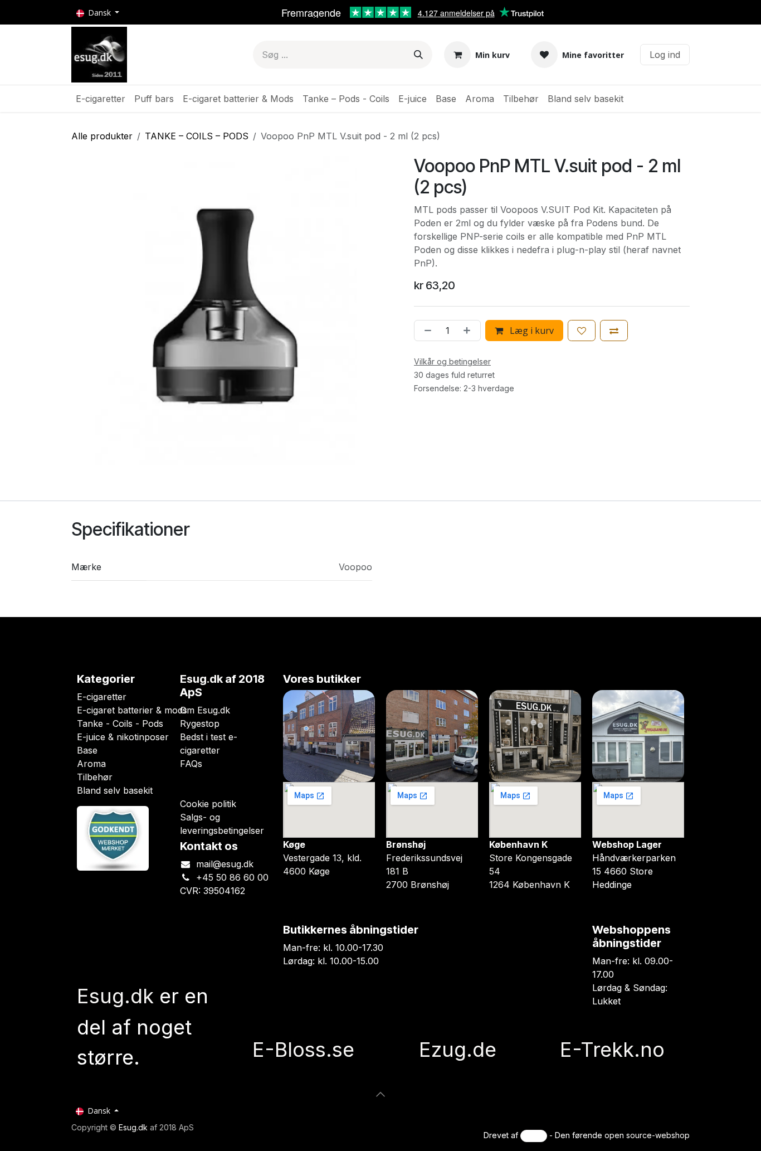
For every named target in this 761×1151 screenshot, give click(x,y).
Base (87, 750)
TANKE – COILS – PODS (196, 136)
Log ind (665, 54)
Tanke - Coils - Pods (120, 723)
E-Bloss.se (303, 1049)
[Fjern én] (425, 330)
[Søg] (418, 55)
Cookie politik (208, 803)
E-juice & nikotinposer (123, 736)
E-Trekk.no (612, 1049)
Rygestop (199, 723)
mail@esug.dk (224, 864)
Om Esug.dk (205, 710)
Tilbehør (95, 777)
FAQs (191, 763)
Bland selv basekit (115, 790)
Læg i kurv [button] (531, 330)
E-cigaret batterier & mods (132, 710)
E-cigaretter (101, 696)
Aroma (91, 763)
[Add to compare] (614, 330)
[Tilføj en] (469, 330)
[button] (380, 1094)
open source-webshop (647, 1135)
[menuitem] (100, 99)
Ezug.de (457, 1049)
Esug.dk (133, 1127)
